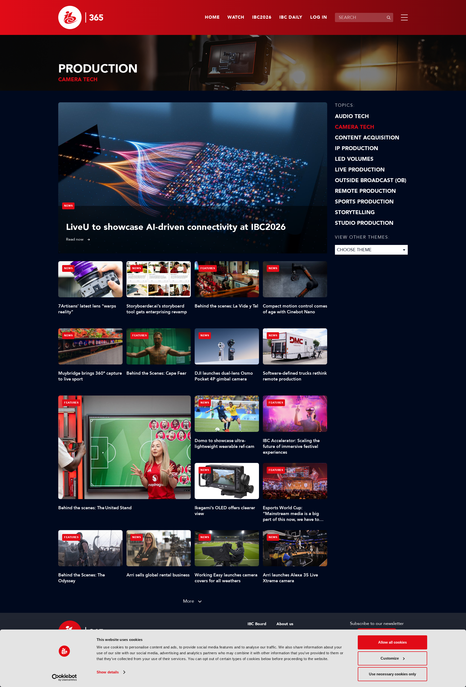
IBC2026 (262, 17)
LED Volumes (354, 159)
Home (212, 17)
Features (71, 402)
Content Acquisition (367, 137)
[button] (403, 17)
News (68, 206)
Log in (318, 17)
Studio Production (364, 223)
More (188, 601)
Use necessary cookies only (392, 674)
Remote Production (365, 191)
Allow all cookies (392, 642)
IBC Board (257, 624)
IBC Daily (290, 17)
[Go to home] (80, 17)
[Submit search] (388, 17)
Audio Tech (352, 116)
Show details (108, 672)
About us (284, 624)
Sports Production (364, 201)
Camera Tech (354, 127)
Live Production (360, 169)
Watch (235, 17)
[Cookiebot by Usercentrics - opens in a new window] (64, 677)
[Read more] (192, 177)
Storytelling (355, 212)
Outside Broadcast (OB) (370, 180)
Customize (390, 658)
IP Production (356, 148)
